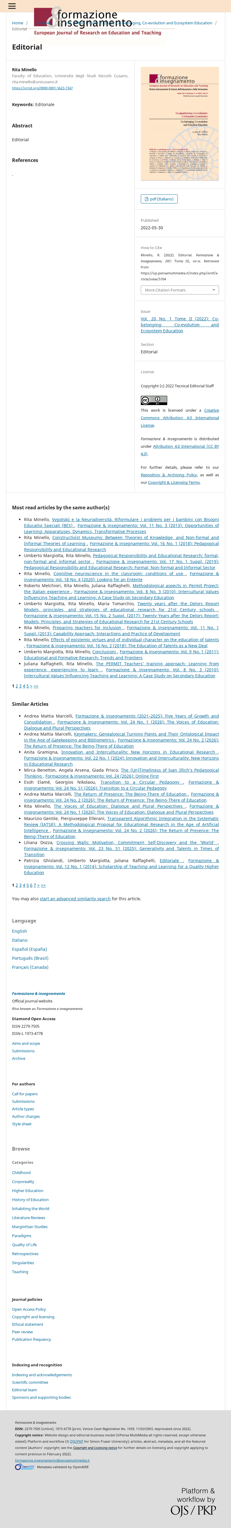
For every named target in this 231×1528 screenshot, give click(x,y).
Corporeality (23, 1181)
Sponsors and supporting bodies (41, 1397)
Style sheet (22, 1124)
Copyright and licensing (33, 1316)
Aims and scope (26, 1043)
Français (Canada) (30, 967)
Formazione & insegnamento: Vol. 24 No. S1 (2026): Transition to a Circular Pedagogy (121, 785)
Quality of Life (24, 1244)
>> (36, 686)
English (19, 931)
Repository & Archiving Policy (169, 474)
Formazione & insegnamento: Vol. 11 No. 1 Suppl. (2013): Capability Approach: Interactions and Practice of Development (121, 630)
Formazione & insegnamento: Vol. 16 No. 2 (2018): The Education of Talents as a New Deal (117, 645)
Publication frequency (31, 1339)
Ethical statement (27, 1324)
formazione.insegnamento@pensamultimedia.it (52, 1460)
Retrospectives (25, 1253)
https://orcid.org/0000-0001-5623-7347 (42, 88)
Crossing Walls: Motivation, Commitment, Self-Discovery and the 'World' (137, 842)
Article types (23, 1109)
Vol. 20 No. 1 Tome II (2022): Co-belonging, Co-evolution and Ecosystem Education (138, 23)
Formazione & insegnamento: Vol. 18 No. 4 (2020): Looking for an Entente (121, 576)
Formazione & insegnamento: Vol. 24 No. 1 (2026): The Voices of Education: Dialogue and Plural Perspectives (121, 809)
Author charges (26, 1116)
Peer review (22, 1331)
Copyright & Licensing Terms (174, 482)
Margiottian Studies (30, 1226)
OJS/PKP (76, 1441)
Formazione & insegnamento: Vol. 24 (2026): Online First (102, 776)
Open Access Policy (29, 1309)
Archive (18, 1058)
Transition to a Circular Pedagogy (141, 782)
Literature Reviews (28, 1217)
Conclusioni (104, 651)
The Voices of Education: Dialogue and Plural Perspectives (119, 806)
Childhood (21, 1172)
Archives (44, 23)
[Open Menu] (12, 6)
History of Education (30, 1199)
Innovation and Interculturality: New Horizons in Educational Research (139, 752)
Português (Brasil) (30, 958)
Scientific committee (30, 1382)
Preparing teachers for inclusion (88, 627)
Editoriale (171, 860)
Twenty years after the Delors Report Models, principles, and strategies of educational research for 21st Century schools (121, 606)
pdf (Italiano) (161, 199)
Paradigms (21, 1235)
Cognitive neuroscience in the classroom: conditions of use (120, 573)
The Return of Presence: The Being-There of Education (131, 794)
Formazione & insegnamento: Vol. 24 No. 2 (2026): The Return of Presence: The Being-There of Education (121, 743)
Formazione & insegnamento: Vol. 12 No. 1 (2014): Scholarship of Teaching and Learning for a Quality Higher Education (121, 866)
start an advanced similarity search (75, 898)
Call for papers (25, 1093)
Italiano (19, 940)
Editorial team (24, 1389)
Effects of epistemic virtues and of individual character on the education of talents (135, 639)
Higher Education (27, 1190)
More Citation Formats (165, 290)
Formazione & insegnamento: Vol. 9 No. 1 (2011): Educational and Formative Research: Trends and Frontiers (121, 654)
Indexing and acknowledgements (42, 1374)
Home (17, 23)
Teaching (20, 1271)
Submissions (23, 1051)
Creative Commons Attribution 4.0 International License (180, 417)
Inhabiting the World (30, 1208)
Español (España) (29, 949)
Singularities (23, 1262)
